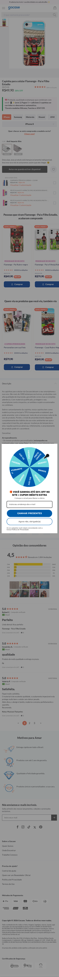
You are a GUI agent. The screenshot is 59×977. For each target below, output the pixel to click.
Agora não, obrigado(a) (30, 521)
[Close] (54, 447)
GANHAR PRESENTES (29, 513)
